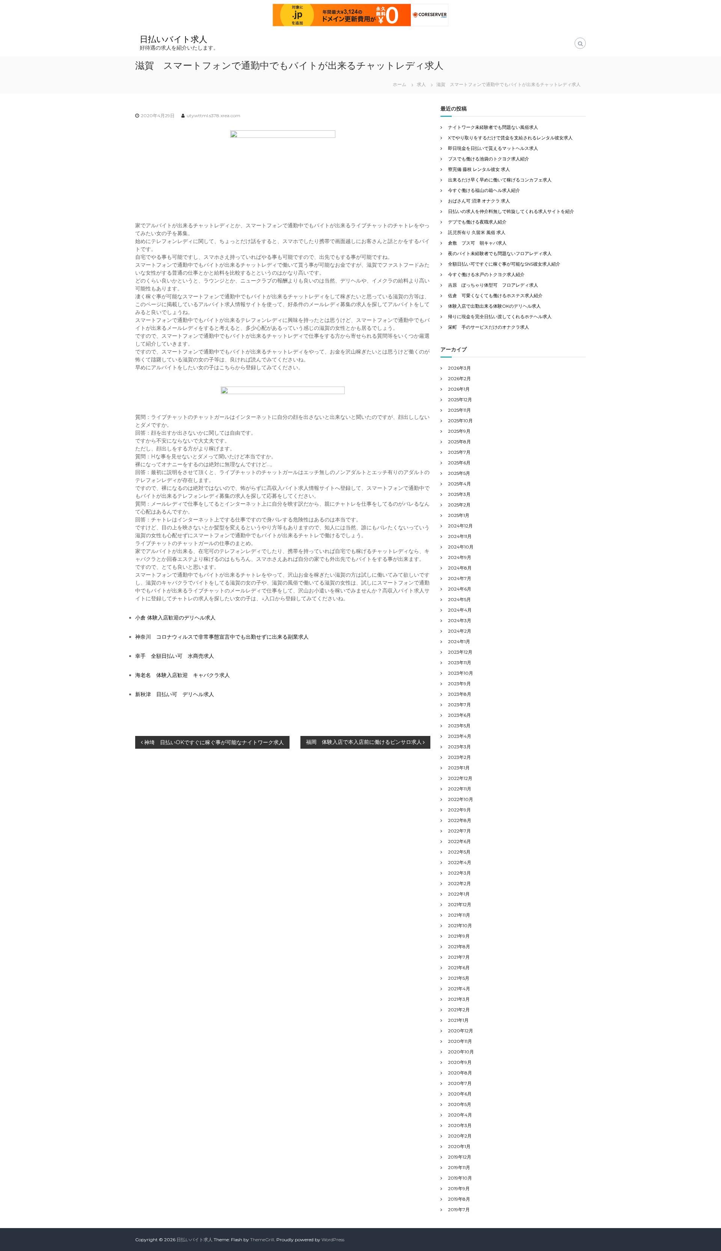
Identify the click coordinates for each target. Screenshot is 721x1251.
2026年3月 (459, 368)
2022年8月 (459, 820)
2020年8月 (460, 1073)
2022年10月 (460, 799)
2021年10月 (460, 925)
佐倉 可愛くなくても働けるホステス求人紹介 (495, 295)
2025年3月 (459, 494)
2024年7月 (459, 578)
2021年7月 (459, 957)
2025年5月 (459, 473)
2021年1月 (458, 1020)
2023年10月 (460, 673)
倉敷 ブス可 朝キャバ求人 (477, 243)
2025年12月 (460, 399)
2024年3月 (459, 620)
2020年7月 (460, 1083)
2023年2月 (459, 757)
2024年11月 (460, 536)
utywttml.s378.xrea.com (213, 115)
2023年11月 (459, 662)
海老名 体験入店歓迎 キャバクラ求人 (182, 675)
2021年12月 (459, 904)
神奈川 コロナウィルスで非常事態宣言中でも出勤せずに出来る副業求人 (222, 636)
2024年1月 (459, 641)
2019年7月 (459, 1209)
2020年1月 (459, 1146)
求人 (421, 84)
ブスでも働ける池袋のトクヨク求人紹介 (488, 159)
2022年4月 (459, 862)
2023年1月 (459, 768)
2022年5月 (459, 852)
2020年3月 (460, 1125)
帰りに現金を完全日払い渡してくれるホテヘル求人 (500, 316)
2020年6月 (460, 1094)
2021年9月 (459, 936)
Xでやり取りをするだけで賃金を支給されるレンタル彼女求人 (510, 138)
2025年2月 (459, 505)
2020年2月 (460, 1136)
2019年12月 (459, 1157)
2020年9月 (460, 1062)
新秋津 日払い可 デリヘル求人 (174, 694)
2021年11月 (459, 915)
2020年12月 (460, 1030)
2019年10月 (460, 1178)
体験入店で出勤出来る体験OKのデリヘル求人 (494, 306)
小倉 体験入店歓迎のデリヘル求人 (175, 617)
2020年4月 (460, 1115)
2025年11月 (459, 410)
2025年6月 (459, 462)
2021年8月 (459, 946)
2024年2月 (459, 631)
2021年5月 (458, 978)
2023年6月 (459, 715)
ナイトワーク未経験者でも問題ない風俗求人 (493, 127)
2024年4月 (460, 610)
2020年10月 (461, 1052)
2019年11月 (459, 1167)
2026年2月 (459, 378)
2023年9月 (459, 683)
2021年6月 (459, 967)
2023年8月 (459, 694)
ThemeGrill (262, 1239)
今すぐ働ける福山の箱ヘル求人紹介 (484, 190)
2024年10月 (461, 547)
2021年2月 (459, 1009)
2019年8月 (459, 1199)
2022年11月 (459, 789)
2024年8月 (460, 568)
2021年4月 (459, 988)
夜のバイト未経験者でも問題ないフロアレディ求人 (500, 253)
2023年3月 (459, 746)
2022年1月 (459, 894)
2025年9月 (459, 431)
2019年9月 (459, 1188)
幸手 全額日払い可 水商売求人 (174, 656)
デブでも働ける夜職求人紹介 (477, 222)
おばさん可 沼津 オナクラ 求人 (479, 201)
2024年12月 (460, 526)
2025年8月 (459, 441)
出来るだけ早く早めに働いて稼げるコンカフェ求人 (500, 180)
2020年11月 (460, 1041)
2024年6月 (459, 589)
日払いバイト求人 (173, 39)
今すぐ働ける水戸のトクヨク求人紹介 (486, 274)
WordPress (332, 1239)
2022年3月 (459, 873)
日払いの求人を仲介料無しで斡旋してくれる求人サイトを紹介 (511, 211)
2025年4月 (459, 483)
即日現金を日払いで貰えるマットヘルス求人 (493, 148)
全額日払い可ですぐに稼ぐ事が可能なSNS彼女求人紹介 (504, 264)
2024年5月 (459, 599)
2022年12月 (460, 778)
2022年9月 (459, 810)
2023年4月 (459, 736)
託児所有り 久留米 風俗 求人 (476, 232)
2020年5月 (459, 1104)
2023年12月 (460, 652)
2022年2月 (459, 883)
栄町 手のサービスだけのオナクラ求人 (488, 327)
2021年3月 (459, 999)
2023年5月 (459, 725)
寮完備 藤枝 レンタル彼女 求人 (479, 169)
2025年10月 (460, 420)
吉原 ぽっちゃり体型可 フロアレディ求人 (493, 285)
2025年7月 (459, 452)
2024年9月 (459, 557)
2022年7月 (459, 831)
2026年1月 (459, 389)
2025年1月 (458, 515)
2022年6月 (459, 841)
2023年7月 (459, 704)
